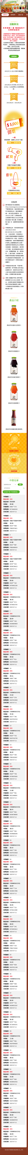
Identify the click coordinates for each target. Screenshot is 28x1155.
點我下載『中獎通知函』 (12, 492)
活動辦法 (5, 15)
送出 (20, 484)
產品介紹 (20, 15)
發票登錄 (14, 56)
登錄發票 (13, 15)
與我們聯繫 (14, 471)
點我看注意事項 (14, 451)
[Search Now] (24, 488)
